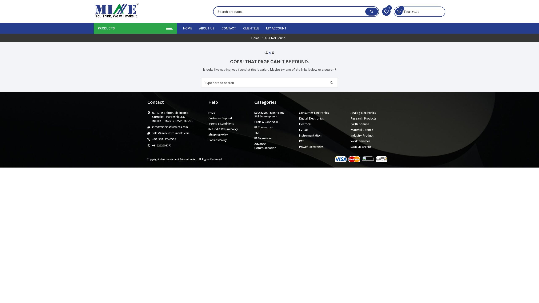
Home (187, 28)
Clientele (251, 28)
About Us (206, 28)
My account (276, 28)
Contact (228, 28)
